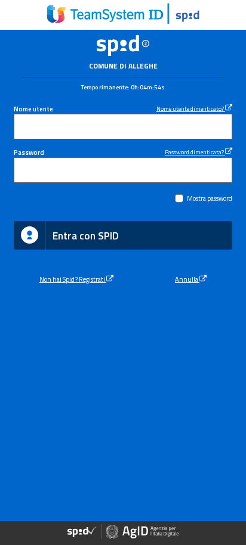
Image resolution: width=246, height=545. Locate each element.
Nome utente (33, 109)
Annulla (187, 279)
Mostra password (209, 198)
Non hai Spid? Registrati (72, 279)
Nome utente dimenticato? (190, 108)
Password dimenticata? (195, 152)
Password (29, 152)
